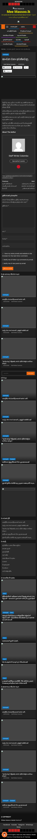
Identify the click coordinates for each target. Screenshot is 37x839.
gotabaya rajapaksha (12, 176)
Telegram (21, 825)
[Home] (3, 26)
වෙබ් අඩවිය (6, 246)
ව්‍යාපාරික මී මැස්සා (8, 44)
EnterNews (16, 837)
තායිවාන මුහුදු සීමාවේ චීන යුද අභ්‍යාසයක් (15, 462)
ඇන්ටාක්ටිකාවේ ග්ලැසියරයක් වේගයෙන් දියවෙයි (9, 184)
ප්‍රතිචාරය (5, 206)
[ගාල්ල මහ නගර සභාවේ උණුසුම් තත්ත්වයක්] (18, 317)
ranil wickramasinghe (26, 176)
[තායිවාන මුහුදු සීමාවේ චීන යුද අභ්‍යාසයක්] (18, 453)
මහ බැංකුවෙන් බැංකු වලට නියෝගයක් (15, 662)
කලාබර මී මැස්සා (21, 35)
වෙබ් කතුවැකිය (7, 571)
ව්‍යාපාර (4, 562)
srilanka (5, 178)
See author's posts (18, 161)
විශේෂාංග (5, 568)
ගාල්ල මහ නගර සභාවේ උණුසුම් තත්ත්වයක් (15, 330)
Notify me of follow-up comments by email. (18, 260)
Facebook (6, 825)
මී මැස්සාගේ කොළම (25, 31)
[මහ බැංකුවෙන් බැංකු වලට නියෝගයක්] (18, 653)
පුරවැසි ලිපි (5, 552)
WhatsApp (29, 825)
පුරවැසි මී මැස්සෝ (7, 39)
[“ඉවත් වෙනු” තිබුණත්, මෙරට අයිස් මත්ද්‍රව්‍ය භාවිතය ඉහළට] (18, 348)
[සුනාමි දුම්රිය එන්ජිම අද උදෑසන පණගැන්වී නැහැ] (18, 474)
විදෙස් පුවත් (12, 459)
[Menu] (7, 27)
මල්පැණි (27, 39)
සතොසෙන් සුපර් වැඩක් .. (10, 641)
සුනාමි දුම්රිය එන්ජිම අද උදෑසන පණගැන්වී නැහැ (18, 483)
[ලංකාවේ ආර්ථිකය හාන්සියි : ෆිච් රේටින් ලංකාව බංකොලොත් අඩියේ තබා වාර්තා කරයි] (18, 674)
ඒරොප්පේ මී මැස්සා (21, 44)
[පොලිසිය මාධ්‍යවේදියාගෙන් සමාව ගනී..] (18, 286)
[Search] (31, 26)
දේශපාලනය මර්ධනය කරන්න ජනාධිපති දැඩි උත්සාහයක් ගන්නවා (28, 184)
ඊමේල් (4, 239)
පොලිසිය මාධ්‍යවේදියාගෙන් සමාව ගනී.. (14, 299)
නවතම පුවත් (13, 26)
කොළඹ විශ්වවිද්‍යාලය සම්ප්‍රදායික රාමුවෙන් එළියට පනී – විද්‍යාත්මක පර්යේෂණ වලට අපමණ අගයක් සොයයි (18, 618)
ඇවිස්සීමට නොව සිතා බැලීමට (11, 545)
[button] (7, 27)
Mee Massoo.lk (18, 12)
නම (4, 231)
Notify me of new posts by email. (15, 263)
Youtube (14, 825)
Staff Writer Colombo (10, 64)
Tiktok (18, 827)
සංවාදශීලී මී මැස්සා (12, 31)
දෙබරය (23, 26)
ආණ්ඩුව (10, 178)
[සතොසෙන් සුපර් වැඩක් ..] (18, 632)
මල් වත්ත (18, 39)
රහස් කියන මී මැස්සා (8, 35)
